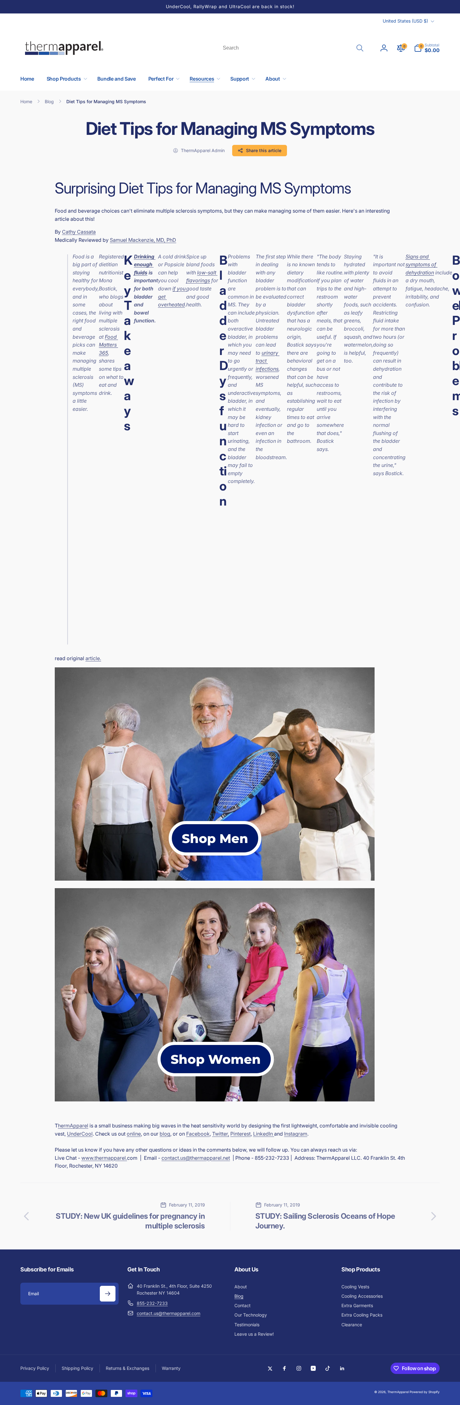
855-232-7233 (152, 1303)
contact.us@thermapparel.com (168, 1313)
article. (93, 658)
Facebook (198, 1134)
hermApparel (73, 1125)
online (134, 1134)
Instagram (295, 1134)
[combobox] (292, 48)
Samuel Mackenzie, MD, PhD (143, 240)
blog (165, 1134)
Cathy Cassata (79, 232)
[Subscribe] (107, 1294)
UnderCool (80, 1134)
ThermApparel (398, 1392)
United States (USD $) (405, 21)
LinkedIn (263, 1134)
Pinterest (240, 1134)
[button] (427, 48)
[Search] (360, 48)
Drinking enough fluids (145, 264)
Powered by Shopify (425, 1392)
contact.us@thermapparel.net (195, 1158)
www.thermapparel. (104, 1158)
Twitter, (220, 1134)
